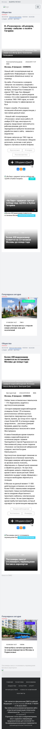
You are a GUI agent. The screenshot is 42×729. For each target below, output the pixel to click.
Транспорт (30, 623)
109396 (22, 644)
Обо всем (31, 17)
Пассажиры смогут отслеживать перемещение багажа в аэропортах (20, 561)
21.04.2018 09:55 (13, 196)
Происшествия (11, 689)
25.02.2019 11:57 (31, 62)
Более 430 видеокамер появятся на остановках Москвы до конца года (18, 239)
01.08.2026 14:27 (11, 322)
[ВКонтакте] (18, 169)
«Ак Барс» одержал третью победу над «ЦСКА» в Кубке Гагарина (20, 203)
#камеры (28, 513)
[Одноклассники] (21, 169)
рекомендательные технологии (21, 725)
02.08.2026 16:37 (11, 644)
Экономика (31, 682)
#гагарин (28, 150)
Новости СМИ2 (7, 575)
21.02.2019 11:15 (13, 555)
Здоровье (16, 19)
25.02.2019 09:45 (13, 233)
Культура (23, 686)
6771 (22, 196)
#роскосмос (15, 150)
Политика (19, 682)
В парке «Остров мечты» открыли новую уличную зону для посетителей (18, 328)
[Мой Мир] (24, 169)
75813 (21, 322)
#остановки (14, 513)
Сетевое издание (18, 703)
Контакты (21, 693)
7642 (22, 233)
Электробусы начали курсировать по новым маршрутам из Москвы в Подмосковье (19, 650)
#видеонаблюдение (21, 509)
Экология (5, 17)
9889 (22, 555)
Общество (12, 686)
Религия (25, 17)
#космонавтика (21, 155)
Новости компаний (28, 689)
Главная (9, 682)
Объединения (28, 301)
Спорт (32, 179)
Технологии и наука (15, 17)
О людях (4, 19)
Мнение (10, 19)
